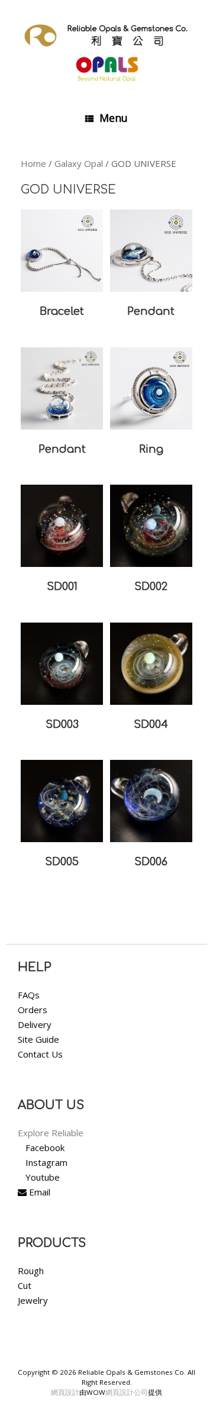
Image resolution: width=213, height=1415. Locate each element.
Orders (32, 1010)
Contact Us (40, 1054)
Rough (31, 1271)
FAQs (29, 995)
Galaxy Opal (78, 163)
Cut (24, 1285)
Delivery (34, 1024)
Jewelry (33, 1300)
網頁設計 (65, 1392)
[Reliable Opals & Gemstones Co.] (106, 50)
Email (38, 1192)
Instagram (46, 1162)
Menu (113, 118)
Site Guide (38, 1039)
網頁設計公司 (126, 1392)
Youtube (42, 1177)
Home (33, 163)
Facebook (44, 1147)
